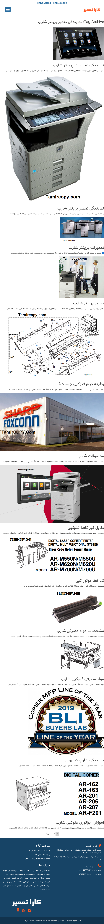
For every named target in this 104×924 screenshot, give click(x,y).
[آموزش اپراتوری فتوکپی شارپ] (58, 815)
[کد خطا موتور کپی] (56, 574)
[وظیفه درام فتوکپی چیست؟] (55, 377)
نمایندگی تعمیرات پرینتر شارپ (78, 65)
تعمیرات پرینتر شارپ (86, 248)
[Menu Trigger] (8, 9)
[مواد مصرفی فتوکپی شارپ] (82, 672)
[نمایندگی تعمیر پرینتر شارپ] (52, 201)
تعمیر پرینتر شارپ (88, 303)
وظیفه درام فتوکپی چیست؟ (81, 384)
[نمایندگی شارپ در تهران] (66, 753)
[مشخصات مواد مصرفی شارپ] (76, 624)
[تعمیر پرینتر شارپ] (81, 296)
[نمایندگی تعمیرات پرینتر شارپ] (78, 58)
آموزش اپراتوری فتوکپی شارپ (80, 822)
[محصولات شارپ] (52, 449)
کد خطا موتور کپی (89, 580)
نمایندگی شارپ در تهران (84, 760)
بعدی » (49, 834)
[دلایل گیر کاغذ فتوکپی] (52, 521)
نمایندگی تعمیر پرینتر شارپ (80, 208)
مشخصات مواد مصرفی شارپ (80, 631)
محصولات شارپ (90, 456)
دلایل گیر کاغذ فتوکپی (86, 528)
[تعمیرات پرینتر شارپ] (82, 241)
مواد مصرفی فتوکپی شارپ (82, 679)
